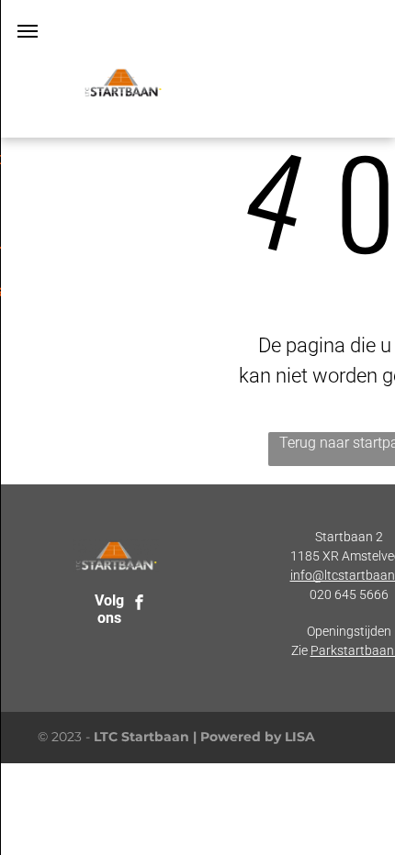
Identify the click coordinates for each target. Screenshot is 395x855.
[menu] (27, 31)
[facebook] (140, 604)
